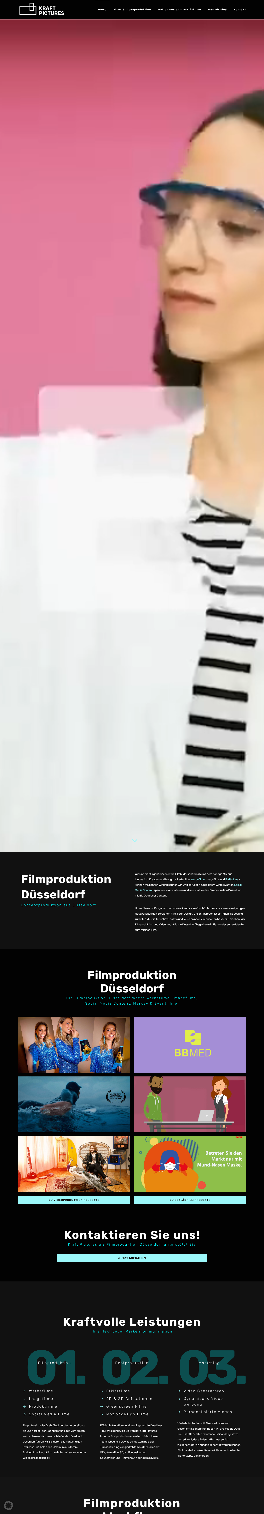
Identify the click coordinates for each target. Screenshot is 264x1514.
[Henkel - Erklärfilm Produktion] (190, 1164)
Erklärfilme (231, 879)
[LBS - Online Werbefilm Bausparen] (74, 1164)
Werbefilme (198, 879)
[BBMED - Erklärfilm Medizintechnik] (190, 1045)
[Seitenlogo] (42, 9)
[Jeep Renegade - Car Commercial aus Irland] (74, 1104)
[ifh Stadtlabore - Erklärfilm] (190, 1104)
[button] (8, 1505)
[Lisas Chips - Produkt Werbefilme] (74, 1045)
